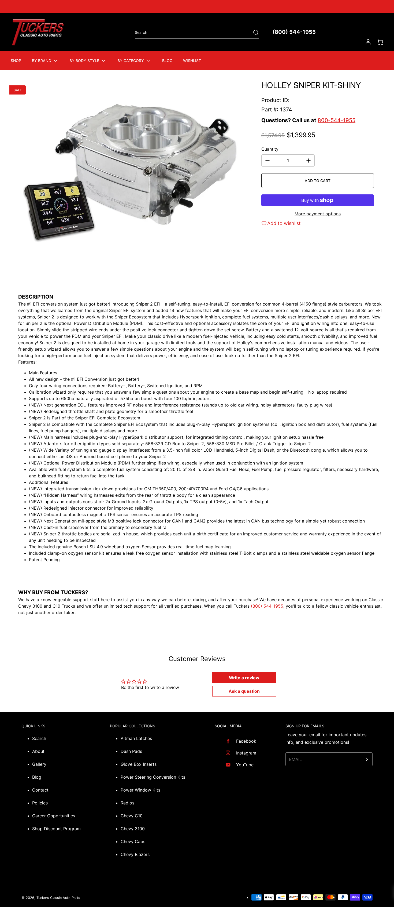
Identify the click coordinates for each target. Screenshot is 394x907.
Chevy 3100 (133, 828)
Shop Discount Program (56, 828)
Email (295, 759)
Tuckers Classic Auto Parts (58, 898)
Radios (127, 803)
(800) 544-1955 (294, 32)
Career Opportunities (53, 815)
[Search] (253, 32)
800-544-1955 (336, 120)
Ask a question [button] (244, 691)
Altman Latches (136, 738)
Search (39, 738)
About (38, 751)
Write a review (244, 677)
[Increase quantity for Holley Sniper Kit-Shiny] (308, 160)
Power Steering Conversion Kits (153, 777)
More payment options (318, 213)
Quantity (269, 149)
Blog (36, 777)
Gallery (39, 764)
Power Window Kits (140, 790)
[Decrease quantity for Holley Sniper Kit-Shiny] (267, 160)
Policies (40, 803)
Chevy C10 (132, 815)
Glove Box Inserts (139, 764)
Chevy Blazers (135, 854)
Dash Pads (131, 751)
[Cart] (377, 42)
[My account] (365, 42)
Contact (40, 790)
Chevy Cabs (133, 841)
